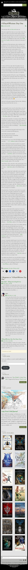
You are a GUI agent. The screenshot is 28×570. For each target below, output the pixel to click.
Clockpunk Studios (22, 562)
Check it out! (23, 379)
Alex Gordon (19, 186)
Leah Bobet (9, 153)
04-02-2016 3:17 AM (11, 295)
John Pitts (19, 253)
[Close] (2, 2)
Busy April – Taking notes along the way (11, 281)
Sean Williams (6, 264)
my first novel (13, 29)
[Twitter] (23, 560)
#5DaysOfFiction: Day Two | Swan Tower (11, 339)
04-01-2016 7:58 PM (7, 283)
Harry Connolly (4, 161)
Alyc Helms (9, 222)
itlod (18, 268)
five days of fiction (13, 268)
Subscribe (5, 368)
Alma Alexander (23, 125)
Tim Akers (5, 116)
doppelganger (5, 268)
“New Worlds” (15, 377)
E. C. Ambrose (11, 141)
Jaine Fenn (9, 167)
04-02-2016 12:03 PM (7, 341)
